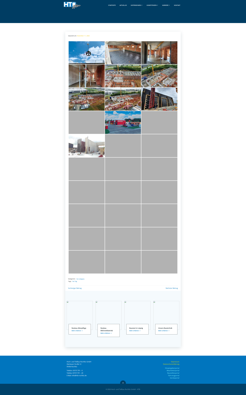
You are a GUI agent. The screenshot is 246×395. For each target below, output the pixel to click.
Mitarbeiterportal (173, 370)
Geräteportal (174, 378)
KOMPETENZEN (152, 5)
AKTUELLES (123, 5)
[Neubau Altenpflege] (80, 315)
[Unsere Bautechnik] (166, 315)
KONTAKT (177, 5)
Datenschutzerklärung (171, 364)
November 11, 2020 (83, 36)
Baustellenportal (173, 373)
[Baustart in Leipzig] (137, 315)
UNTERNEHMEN (136, 5)
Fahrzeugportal (173, 375)
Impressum (175, 362)
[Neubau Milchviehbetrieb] (109, 315)
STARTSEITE (112, 5)
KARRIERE (165, 5)
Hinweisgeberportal (172, 368)
